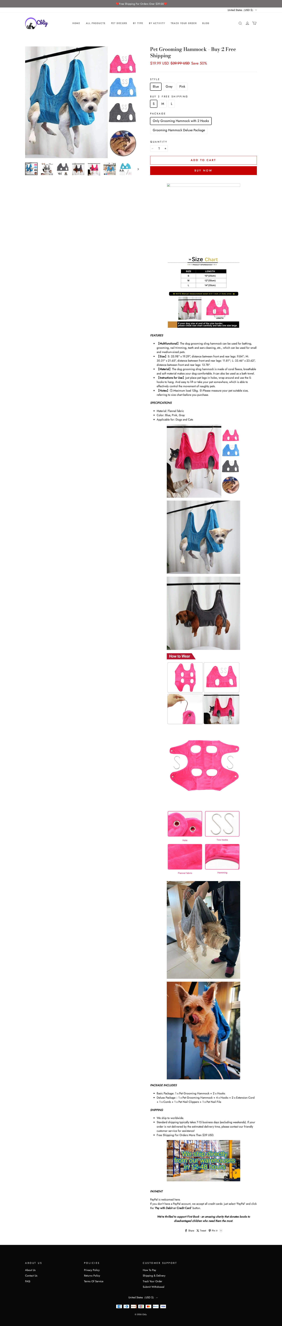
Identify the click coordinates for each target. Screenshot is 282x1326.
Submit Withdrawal (153, 1287)
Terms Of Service (93, 1281)
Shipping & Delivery (154, 1275)
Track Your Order (184, 23)
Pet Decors (119, 23)
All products (95, 23)
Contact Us (31, 1275)
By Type (138, 23)
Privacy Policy (92, 1270)
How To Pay (149, 1270)
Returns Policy (92, 1275)
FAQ (27, 1281)
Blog (205, 23)
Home (76, 23)
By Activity (157, 23)
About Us (30, 1270)
